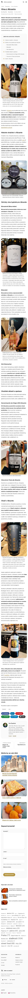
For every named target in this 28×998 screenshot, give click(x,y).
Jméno (5, 851)
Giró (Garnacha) (10, 49)
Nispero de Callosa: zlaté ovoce (11, 820)
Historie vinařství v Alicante (11, 40)
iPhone (5, 979)
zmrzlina (16, 946)
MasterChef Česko (5, 925)
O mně (10, 735)
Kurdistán (9, 923)
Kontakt (14, 735)
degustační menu (6, 917)
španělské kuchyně (6, 127)
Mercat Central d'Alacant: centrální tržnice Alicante (9, 774)
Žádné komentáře (18, 14)
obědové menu (13, 928)
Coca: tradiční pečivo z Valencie (11, 797)
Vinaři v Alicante (9, 58)
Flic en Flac (22, 917)
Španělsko (7, 6)
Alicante (9, 110)
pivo (22, 931)
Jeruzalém (20, 922)
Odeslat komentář (9, 874)
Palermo (4, 931)
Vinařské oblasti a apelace (11, 51)
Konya (3, 923)
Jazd (3, 922)
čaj (23, 915)
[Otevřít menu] (26, 2)
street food (8, 943)
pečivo (13, 931)
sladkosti (16, 938)
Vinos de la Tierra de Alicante (13, 56)
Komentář (5, 831)
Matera (13, 926)
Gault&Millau (5, 919)
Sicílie (4, 939)
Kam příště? (4, 960)
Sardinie (23, 935)
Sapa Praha (15, 935)
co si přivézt (16, 915)
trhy (19, 943)
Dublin (15, 917)
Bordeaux (3, 915)
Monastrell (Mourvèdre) (12, 44)
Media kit (17, 957)
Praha (5, 935)
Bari (16, 913)
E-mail (5, 858)
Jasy (20, 919)
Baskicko (21, 913)
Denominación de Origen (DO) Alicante (15, 54)
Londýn (15, 923)
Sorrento (3, 941)
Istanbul (14, 919)
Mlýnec (3, 928)
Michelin (20, 926)
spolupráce (11, 941)
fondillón (6, 675)
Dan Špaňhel (4, 12)
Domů (2, 6)
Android (13, 979)
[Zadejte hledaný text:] (23, 2)
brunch (9, 915)
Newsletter (3, 957)
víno (23, 140)
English (4, 992)
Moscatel (9, 47)
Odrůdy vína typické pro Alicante (12, 42)
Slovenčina (12, 992)
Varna (3, 946)
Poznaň (19, 932)
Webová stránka (7, 867)
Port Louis (8, 932)
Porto (14, 932)
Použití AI (17, 964)
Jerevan (11, 922)
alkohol (10, 913)
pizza (3, 932)
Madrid (20, 923)
